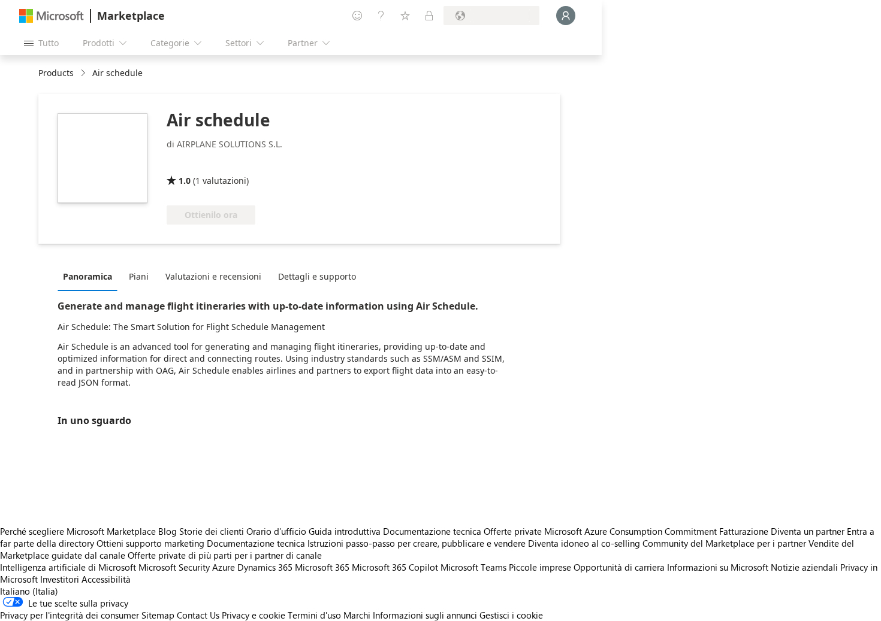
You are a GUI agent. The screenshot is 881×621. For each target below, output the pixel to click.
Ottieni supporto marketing (150, 543)
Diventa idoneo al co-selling (584, 543)
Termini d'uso (314, 615)
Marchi (356, 615)
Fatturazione (743, 531)
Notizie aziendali (804, 567)
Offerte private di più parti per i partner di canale (225, 555)
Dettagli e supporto (317, 276)
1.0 (185, 180)
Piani (139, 276)
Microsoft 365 (322, 567)
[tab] (90, 276)
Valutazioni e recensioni (213, 276)
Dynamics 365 (264, 567)
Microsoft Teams (473, 567)
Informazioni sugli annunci (425, 615)
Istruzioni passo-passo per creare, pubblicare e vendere (416, 543)
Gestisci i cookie (511, 615)
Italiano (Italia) (29, 591)
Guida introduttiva (345, 531)
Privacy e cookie (253, 615)
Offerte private (513, 531)
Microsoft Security (174, 567)
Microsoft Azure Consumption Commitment (631, 531)
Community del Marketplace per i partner (724, 543)
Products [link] (56, 72)
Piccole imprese (540, 567)
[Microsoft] (51, 16)
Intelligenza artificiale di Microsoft (68, 567)
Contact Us (198, 615)
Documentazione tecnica (432, 531)
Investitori (59, 579)
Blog (167, 531)
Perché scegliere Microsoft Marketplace (78, 531)
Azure (223, 567)
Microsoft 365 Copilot (395, 567)
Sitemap (157, 615)
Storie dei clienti (211, 531)
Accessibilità (106, 579)
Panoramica (87, 276)
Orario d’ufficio (276, 531)
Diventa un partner (807, 531)
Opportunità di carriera (619, 567)
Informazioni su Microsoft (717, 567)
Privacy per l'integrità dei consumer (69, 615)
